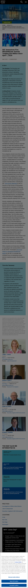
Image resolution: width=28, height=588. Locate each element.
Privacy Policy (18, 562)
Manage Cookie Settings (14, 577)
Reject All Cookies (14, 581)
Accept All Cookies (14, 585)
